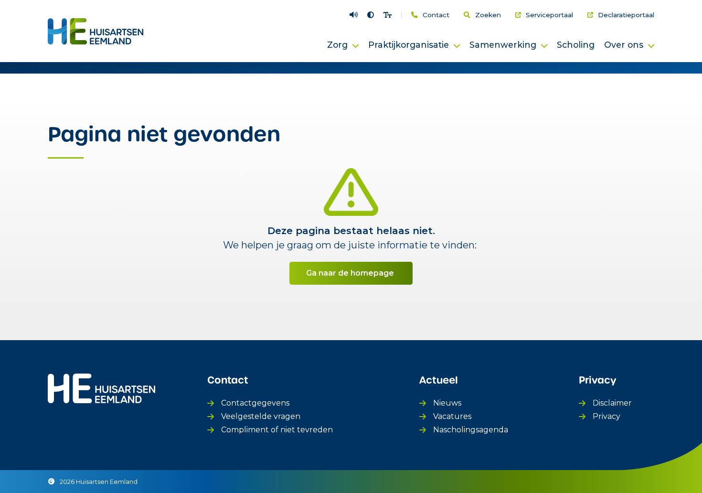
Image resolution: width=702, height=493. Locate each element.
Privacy (606, 416)
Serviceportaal (549, 15)
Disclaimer (612, 402)
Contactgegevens (255, 402)
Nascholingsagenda (470, 429)
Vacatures (452, 416)
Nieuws (447, 402)
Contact (436, 15)
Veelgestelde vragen (260, 416)
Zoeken (488, 15)
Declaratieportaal (626, 15)
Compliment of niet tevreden (277, 429)
